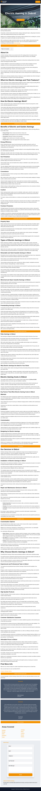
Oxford (3, 733)
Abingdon (2, 671)
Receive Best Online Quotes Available (20, 218)
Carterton (22, 733)
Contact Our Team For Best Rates (20, 123)
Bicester (22, 734)
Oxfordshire (4, 735)
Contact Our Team (20, 518)
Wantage (6, 671)
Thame (3, 737)
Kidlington (23, 729)
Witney (22, 731)
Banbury (22, 736)
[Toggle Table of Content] (11, 49)
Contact (37, 1)
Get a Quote (20, 19)
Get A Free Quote (20, 722)
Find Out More (20, 446)
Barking (10, 671)
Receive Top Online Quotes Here (20, 331)
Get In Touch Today (20, 45)
